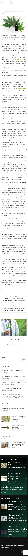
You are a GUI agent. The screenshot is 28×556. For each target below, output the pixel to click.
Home (2, 7)
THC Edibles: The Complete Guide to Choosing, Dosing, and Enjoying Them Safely (19, 444)
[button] (2, 331)
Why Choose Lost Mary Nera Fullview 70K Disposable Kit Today (11, 435)
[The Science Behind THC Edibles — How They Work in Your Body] (4, 518)
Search (3, 357)
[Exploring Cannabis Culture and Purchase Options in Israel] (14, 327)
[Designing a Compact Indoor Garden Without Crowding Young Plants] (5, 419)
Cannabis (4, 290)
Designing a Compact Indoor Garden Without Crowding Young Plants (18, 418)
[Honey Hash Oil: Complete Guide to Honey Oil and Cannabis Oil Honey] (5, 428)
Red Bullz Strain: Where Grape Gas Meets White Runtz (13, 409)
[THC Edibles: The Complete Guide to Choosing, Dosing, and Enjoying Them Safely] (5, 445)
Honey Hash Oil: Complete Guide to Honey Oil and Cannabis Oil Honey (18, 427)
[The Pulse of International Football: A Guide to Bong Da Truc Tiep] (4, 531)
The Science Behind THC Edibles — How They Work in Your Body (17, 518)
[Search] (26, 3)
